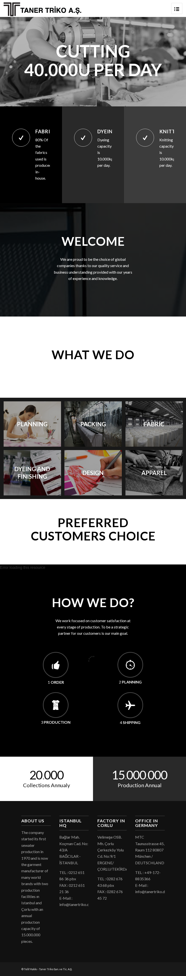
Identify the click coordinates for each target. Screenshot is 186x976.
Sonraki (175, 62)
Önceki (11, 62)
